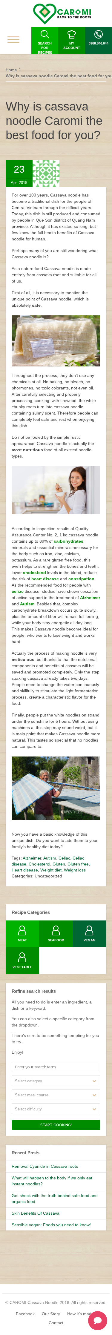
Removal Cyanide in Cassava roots (45, 1166)
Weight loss (75, 870)
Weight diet (51, 870)
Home (11, 69)
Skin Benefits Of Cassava (35, 1213)
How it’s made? (81, 1313)
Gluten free (78, 864)
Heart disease (25, 870)
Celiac (64, 858)
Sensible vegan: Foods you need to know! (51, 1224)
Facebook (25, 1313)
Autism (49, 858)
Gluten (59, 864)
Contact (56, 1322)
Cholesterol (39, 864)
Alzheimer (32, 858)
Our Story (51, 1313)
